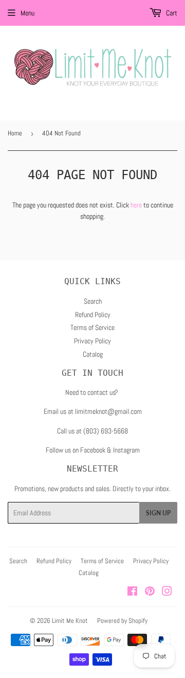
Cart (170, 13)
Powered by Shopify (122, 620)
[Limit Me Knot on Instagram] (167, 592)
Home (15, 133)
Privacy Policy (92, 340)
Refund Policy (92, 314)
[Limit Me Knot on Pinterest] (149, 592)
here (136, 205)
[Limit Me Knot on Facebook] (132, 592)
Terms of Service (92, 327)
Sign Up (158, 513)
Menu (27, 13)
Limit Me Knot (70, 620)
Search (93, 301)
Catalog (93, 354)
